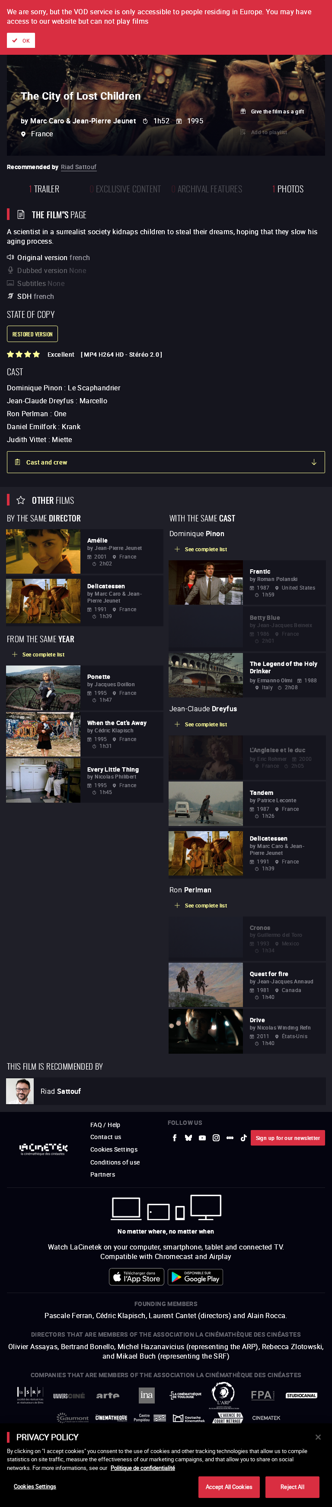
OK (26, 40)
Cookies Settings (35, 1486)
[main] (166, 1465)
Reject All (292, 1487)
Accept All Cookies (229, 1487)
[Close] (318, 1437)
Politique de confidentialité (143, 1468)
